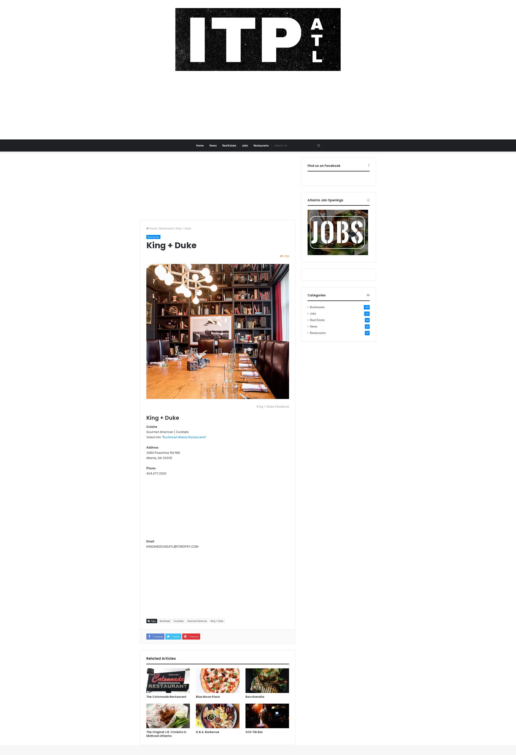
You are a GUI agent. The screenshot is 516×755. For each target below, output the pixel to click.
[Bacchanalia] (267, 680)
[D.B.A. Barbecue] (217, 716)
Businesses (166, 228)
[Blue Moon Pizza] (217, 680)
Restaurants (261, 145)
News (213, 145)
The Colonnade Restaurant (166, 697)
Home (200, 145)
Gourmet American (197, 621)
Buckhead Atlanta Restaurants (184, 437)
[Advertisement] (258, 107)
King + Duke (217, 621)
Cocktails (179, 621)
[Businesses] (258, 39)
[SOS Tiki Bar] (267, 716)
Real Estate (229, 145)
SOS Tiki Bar (254, 732)
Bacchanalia (255, 697)
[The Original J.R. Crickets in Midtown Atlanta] (168, 716)
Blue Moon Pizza (208, 697)
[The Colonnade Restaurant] (168, 680)
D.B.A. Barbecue (207, 732)
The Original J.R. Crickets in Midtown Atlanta (166, 734)
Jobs (245, 145)
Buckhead (165, 621)
